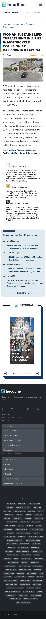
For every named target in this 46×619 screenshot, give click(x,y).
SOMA (38, 588)
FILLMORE (21, 536)
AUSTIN (40, 511)
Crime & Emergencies (30, 153)
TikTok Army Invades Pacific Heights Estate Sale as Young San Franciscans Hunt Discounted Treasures (25, 283)
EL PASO (37, 533)
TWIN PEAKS (22, 595)
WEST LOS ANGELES (23, 602)
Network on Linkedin (12, 440)
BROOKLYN (38, 515)
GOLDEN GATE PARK (33, 540)
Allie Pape (7, 55)
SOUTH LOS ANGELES (12, 591)
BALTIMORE (9, 515)
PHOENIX (20, 573)
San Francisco (19, 24)
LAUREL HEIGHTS (22, 551)
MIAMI (16, 558)
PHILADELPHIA (9, 573)
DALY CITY (37, 507)
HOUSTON (11, 548)
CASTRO (7, 518)
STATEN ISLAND (28, 591)
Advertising (8, 469)
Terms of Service (10, 479)
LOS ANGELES (37, 551)
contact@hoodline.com (11, 417)
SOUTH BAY (11, 503)
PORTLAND (7, 577)
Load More (23, 293)
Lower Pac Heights (27, 150)
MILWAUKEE (39, 558)
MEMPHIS (7, 558)
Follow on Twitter (10, 431)
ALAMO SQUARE (19, 511)
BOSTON (20, 515)
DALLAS (20, 525)
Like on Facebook (10, 436)
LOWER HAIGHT (12, 555)
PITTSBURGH (31, 573)
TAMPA (39, 591)
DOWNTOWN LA (21, 529)
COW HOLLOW (10, 525)
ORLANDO (37, 569)
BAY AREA (7, 511)
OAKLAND (9, 507)
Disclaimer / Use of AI (12, 484)
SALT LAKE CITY (11, 584)
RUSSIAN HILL (25, 580)
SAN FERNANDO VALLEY (15, 588)
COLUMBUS (36, 522)
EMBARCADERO (9, 536)
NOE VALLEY (37, 566)
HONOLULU (36, 544)
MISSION (24, 562)
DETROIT (39, 525)
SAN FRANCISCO (34, 503)
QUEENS (31, 577)
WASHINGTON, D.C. (30, 599)
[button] (5, 373)
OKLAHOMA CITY (25, 569)
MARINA (37, 555)
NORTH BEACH (11, 569)
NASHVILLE (35, 562)
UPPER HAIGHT (15, 599)
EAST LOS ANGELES (24, 533)
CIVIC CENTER (12, 522)
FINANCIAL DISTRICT (36, 536)
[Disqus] (23, 191)
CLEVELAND (24, 522)
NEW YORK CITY (24, 566)
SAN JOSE (21, 503)
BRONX (28, 515)
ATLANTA (31, 511)
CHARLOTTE (17, 518)
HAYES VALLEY (12, 544)
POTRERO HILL (20, 577)
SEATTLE (30, 588)
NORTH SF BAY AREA (23, 507)
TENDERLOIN (10, 595)
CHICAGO (28, 518)
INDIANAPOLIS (23, 548)
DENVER (30, 525)
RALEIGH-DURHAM (10, 580)
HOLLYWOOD (24, 544)
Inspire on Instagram (12, 445)
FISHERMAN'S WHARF (14, 540)
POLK (41, 573)
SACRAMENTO (38, 580)
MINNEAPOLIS (13, 562)
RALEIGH (40, 577)
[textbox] (34, 12)
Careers (6, 464)
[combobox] (11, 12)
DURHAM (10, 533)
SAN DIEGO (37, 584)
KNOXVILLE (35, 548)
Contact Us (8, 450)
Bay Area (6, 24)
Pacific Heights (10, 153)
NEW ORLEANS (10, 566)
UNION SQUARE (36, 595)
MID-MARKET (26, 558)
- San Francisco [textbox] (10, 13)
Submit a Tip (9, 460)
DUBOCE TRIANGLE (36, 529)
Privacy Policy (9, 474)
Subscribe (7, 426)
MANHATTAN (26, 555)
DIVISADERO (8, 529)
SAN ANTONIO (25, 584)
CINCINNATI (39, 518)
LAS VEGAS (9, 551)
